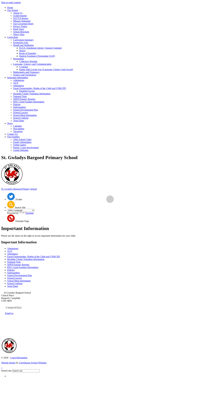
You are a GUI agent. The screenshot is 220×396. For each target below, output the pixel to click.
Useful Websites (20, 150)
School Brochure (21, 32)
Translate (29, 213)
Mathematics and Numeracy (26, 72)
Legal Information (18, 357)
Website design (8, 362)
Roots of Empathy (27, 53)
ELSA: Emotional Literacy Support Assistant (40, 48)
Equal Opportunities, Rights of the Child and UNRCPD (39, 88)
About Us (17, 13)
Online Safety (19, 145)
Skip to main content (11, 2)
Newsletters (18, 128)
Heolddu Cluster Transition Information (31, 93)
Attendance (18, 85)
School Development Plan (25, 110)
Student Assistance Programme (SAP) (37, 56)
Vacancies (18, 131)
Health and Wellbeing (23, 45)
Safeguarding (19, 107)
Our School (12, 10)
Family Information (22, 142)
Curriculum (12, 37)
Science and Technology (24, 75)
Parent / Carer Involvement (26, 147)
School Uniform (20, 118)
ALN (15, 83)
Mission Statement (22, 21)
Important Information (17, 77)
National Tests (20, 96)
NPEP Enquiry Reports (24, 99)
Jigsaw (22, 50)
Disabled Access (27, 91)
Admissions (18, 80)
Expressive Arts (20, 42)
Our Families (13, 136)
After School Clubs (22, 139)
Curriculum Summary (23, 40)
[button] (11, 204)
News (10, 123)
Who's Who (18, 34)
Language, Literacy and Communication (32, 64)
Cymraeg (23, 67)
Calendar (17, 126)
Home (10, 7)
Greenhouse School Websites (33, 362)
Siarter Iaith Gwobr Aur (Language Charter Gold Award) (46, 69)
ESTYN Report (20, 18)
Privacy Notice (20, 26)
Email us (8, 313)
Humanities (18, 58)
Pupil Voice (18, 29)
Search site (6, 370)
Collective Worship (28, 61)
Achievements (20, 15)
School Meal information (25, 115)
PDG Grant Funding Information (28, 101)
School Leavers (20, 112)
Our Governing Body (23, 23)
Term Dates (18, 120)
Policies (17, 104)
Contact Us (12, 134)
